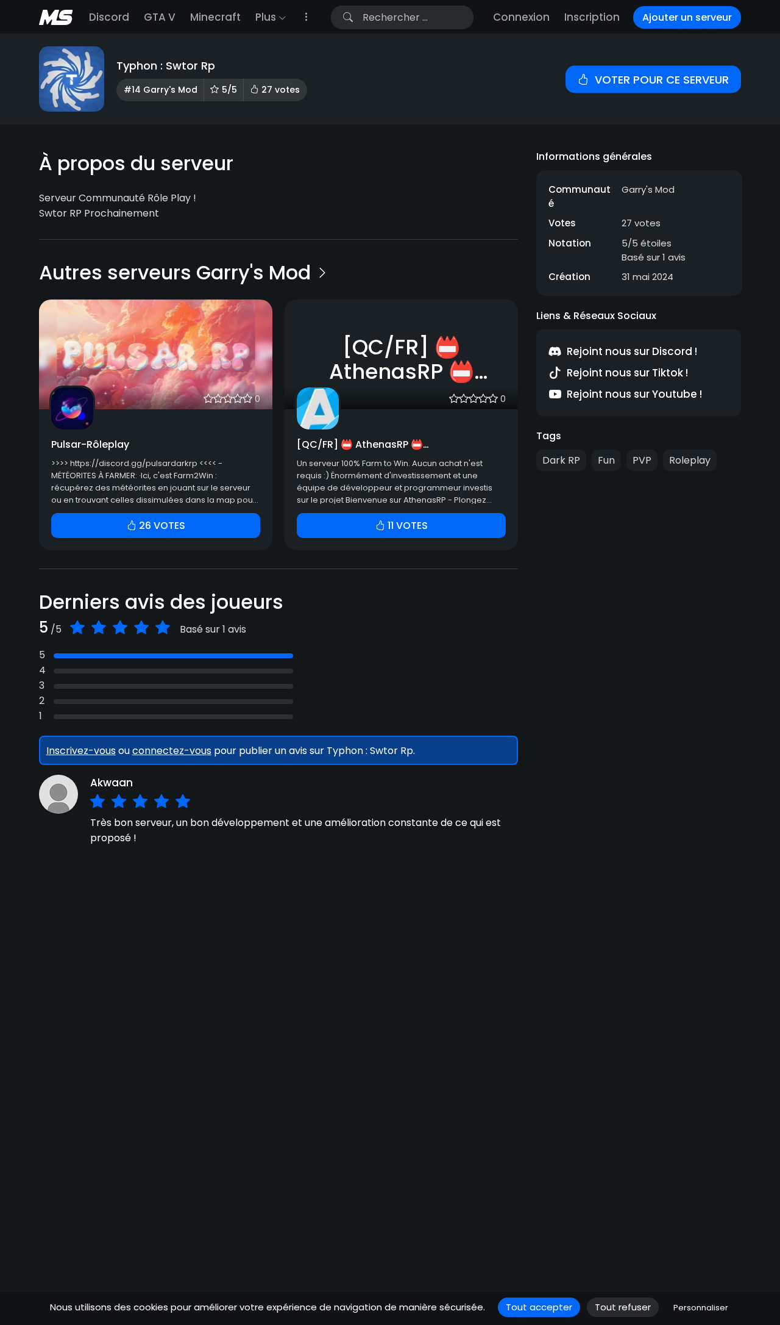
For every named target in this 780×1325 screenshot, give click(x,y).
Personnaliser (700, 1307)
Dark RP (561, 460)
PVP (642, 460)
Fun (606, 460)
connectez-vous (171, 751)
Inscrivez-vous (81, 751)
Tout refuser (623, 1307)
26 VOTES (160, 526)
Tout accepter (539, 1307)
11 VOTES (406, 526)
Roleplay (690, 460)
